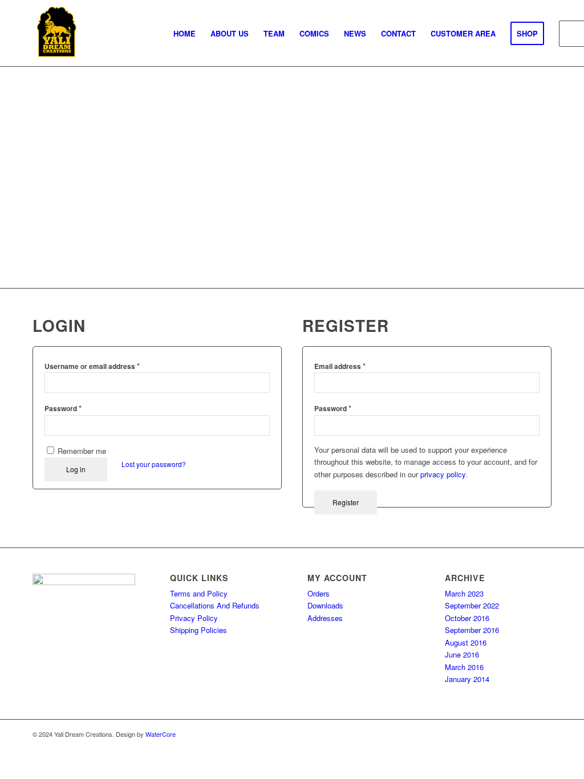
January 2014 (467, 678)
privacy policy (442, 474)
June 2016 (462, 654)
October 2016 (467, 617)
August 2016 (465, 642)
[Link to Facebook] (474, 734)
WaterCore (160, 734)
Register (345, 502)
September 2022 (472, 605)
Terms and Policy (199, 593)
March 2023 (464, 593)
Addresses (325, 617)
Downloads (325, 605)
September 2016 (472, 629)
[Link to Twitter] (491, 734)
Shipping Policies (198, 629)
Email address (340, 365)
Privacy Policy (194, 617)
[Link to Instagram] (525, 734)
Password (63, 408)
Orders (318, 593)
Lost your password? (153, 464)
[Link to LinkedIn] (508, 734)
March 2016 (464, 667)
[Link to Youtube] (542, 734)
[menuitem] (184, 33)
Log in (76, 469)
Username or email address (92, 365)
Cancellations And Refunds (214, 605)
